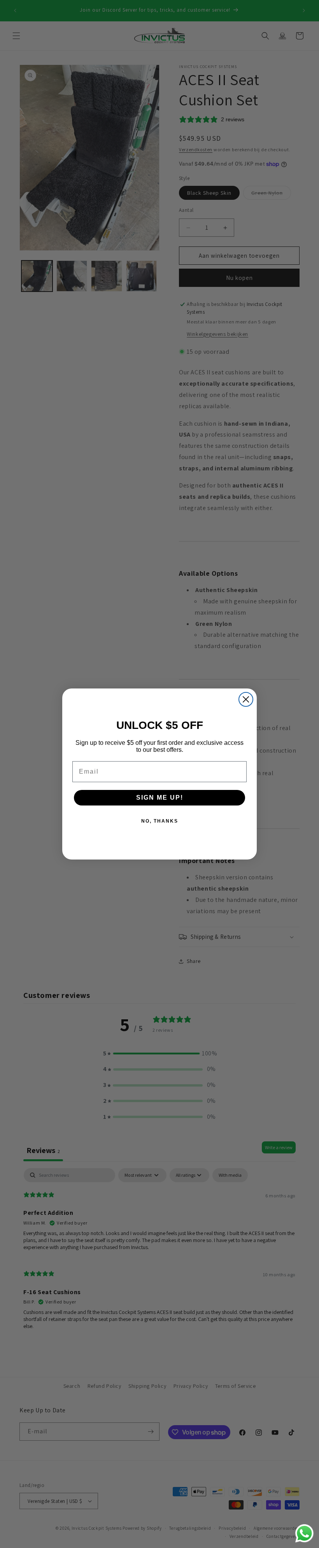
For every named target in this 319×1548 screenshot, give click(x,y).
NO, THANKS (159, 821)
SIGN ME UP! (159, 797)
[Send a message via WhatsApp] (304, 1533)
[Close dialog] (246, 699)
